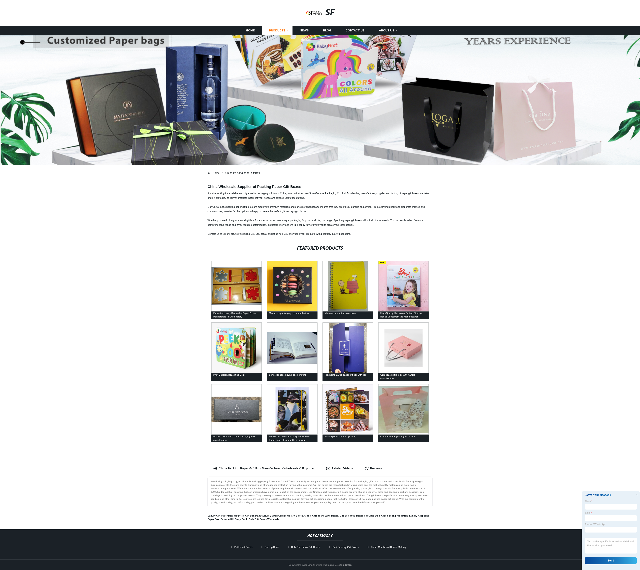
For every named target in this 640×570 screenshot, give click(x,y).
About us (386, 30)
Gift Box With (347, 515)
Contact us (355, 30)
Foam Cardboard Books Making (388, 547)
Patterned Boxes (243, 547)
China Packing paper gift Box (242, 173)
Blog (327, 30)
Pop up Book (272, 547)
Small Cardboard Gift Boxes (287, 515)
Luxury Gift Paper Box (220, 515)
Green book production (394, 515)
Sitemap (347, 565)
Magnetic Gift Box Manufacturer (252, 515)
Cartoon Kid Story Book (234, 519)
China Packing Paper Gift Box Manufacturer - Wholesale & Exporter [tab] (266, 468)
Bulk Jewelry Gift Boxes (345, 547)
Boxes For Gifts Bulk (368, 515)
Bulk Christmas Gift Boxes (305, 547)
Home (250, 30)
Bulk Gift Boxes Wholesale (264, 519)
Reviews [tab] (376, 468)
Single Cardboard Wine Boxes (321, 515)
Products (277, 30)
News (304, 30)
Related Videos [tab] (342, 468)
